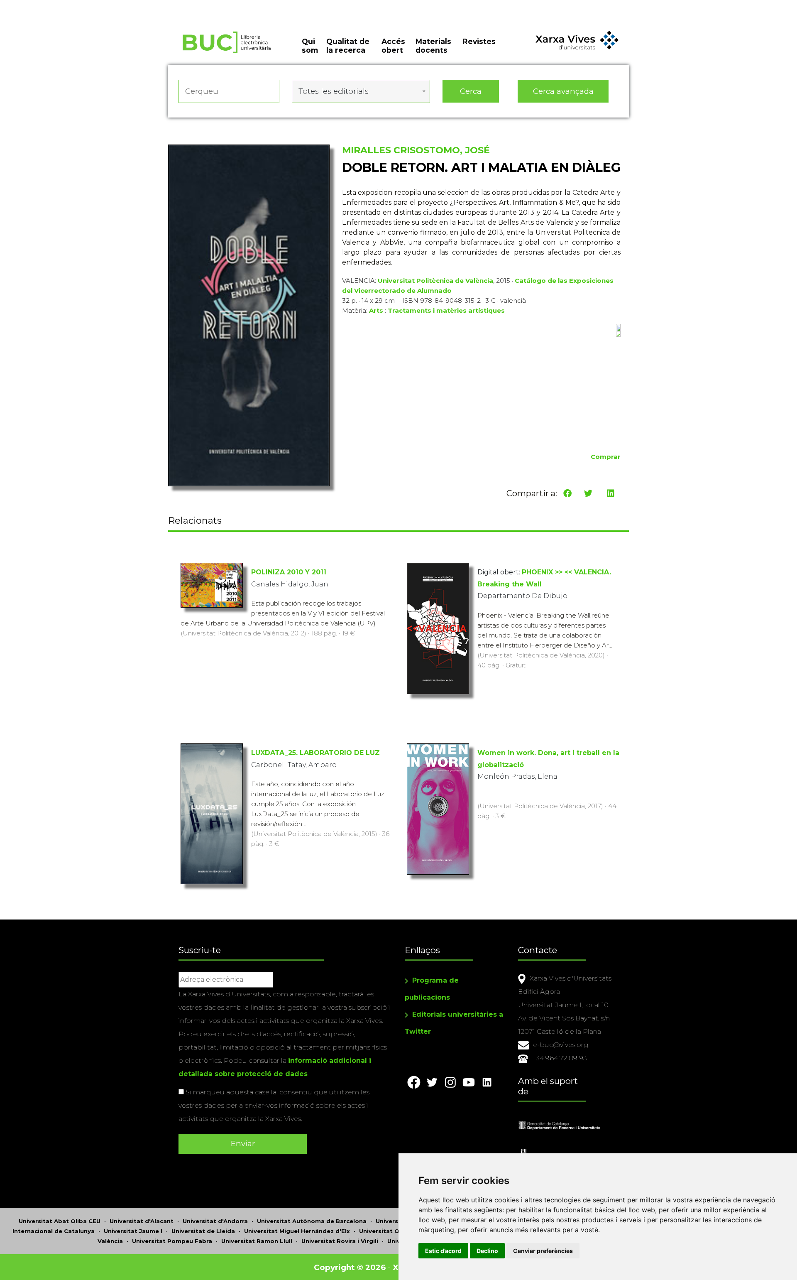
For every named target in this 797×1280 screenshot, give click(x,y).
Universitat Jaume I (133, 1231)
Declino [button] (487, 1250)
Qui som (310, 45)
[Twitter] (588, 493)
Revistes (479, 41)
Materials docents (433, 45)
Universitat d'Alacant (142, 1221)
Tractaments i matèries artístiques (446, 310)
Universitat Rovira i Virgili (339, 1241)
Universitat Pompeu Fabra (172, 1241)
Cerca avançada (563, 91)
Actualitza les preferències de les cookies (78, 6)
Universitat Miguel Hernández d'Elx (297, 1231)
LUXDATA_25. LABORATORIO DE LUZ (315, 753)
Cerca (471, 91)
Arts (376, 310)
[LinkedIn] (611, 493)
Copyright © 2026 (350, 1267)
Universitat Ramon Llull (256, 1241)
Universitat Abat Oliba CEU (59, 1221)
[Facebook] (567, 493)
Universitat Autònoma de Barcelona (312, 1221)
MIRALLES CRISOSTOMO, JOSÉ (416, 150)
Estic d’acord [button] (443, 1250)
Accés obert (393, 45)
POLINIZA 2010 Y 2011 (288, 572)
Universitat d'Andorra (215, 1221)
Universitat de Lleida (203, 1231)
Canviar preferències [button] (543, 1250)
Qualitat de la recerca (347, 45)
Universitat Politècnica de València (435, 280)
